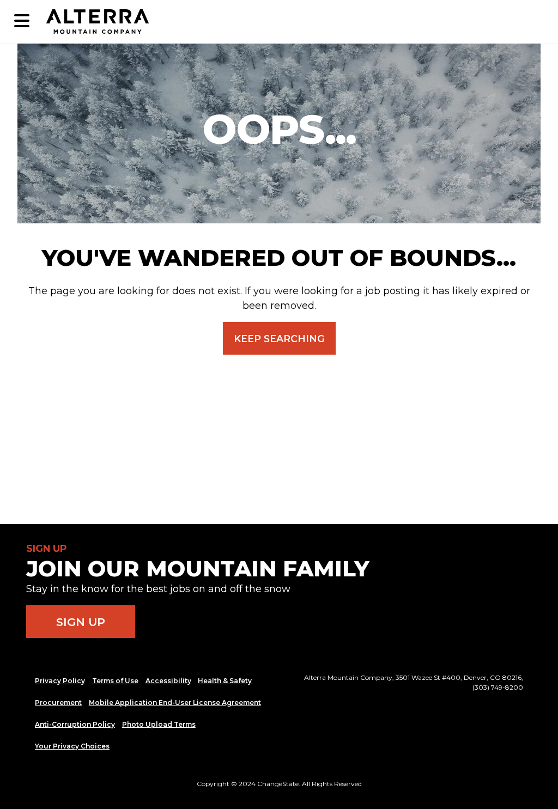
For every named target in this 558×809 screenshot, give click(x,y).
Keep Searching (279, 338)
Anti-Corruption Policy (75, 724)
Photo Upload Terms (159, 724)
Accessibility (168, 681)
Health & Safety (225, 681)
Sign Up (80, 622)
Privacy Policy (60, 681)
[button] (22, 22)
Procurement (58, 702)
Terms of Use (115, 681)
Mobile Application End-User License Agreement (175, 702)
